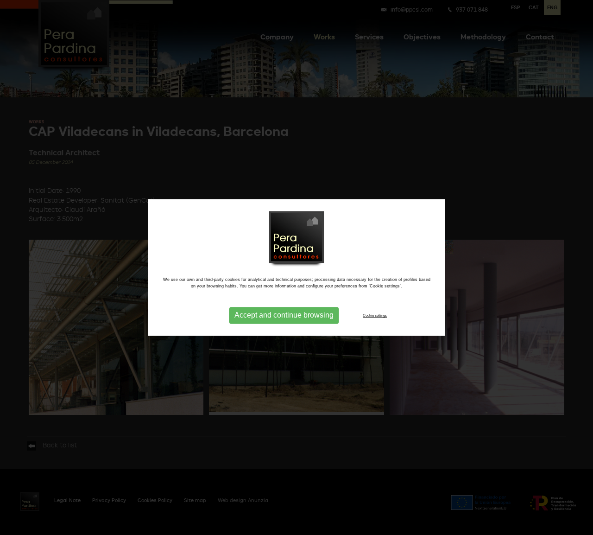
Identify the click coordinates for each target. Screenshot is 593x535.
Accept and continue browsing (284, 315)
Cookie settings (375, 315)
